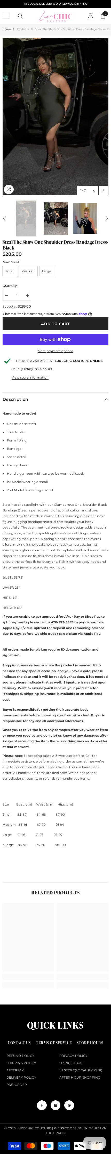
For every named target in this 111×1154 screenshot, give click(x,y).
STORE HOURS (90, 1042)
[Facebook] (42, 1105)
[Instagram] (55, 1105)
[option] (55, 116)
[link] (28, 977)
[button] (93, 190)
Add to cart (55, 324)
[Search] (20, 16)
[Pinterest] (69, 1105)
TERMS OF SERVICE (54, 1042)
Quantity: (10, 286)
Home (7, 29)
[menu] (6, 16)
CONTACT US (19, 1042)
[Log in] (90, 16)
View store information (30, 377)
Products (23, 29)
